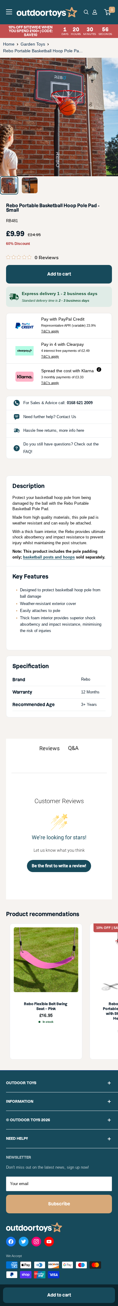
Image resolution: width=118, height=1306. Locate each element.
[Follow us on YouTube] (49, 1243)
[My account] (95, 12)
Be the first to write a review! (59, 865)
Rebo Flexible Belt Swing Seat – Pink (46, 1006)
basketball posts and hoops (49, 557)
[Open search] (86, 12)
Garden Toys (33, 44)
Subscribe (59, 1203)
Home (9, 44)
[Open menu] (9, 11)
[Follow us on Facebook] (11, 1243)
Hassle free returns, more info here (53, 430)
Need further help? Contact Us (49, 416)
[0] (108, 12)
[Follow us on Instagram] (36, 1243)
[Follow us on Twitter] (23, 1243)
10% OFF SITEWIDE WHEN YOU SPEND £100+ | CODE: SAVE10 (60, 31)
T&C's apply (50, 331)
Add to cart (59, 274)
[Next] (109, 117)
